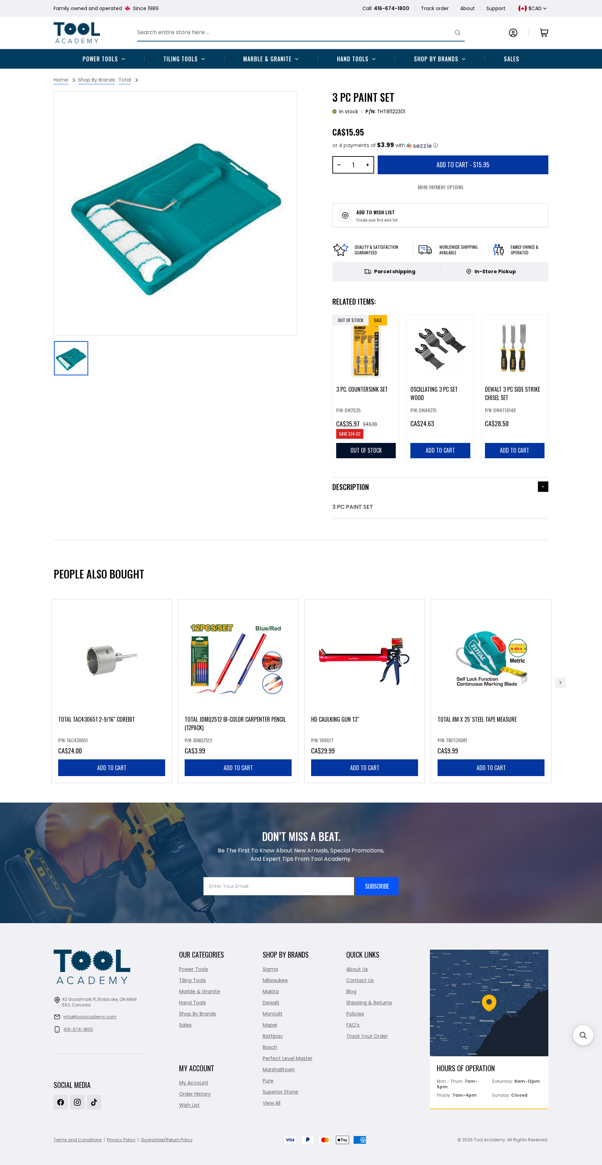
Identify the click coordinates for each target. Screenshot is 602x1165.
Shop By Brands (436, 59)
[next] (560, 682)
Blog (351, 991)
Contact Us (360, 980)
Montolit (273, 1013)
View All (271, 1102)
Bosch (270, 1047)
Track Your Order (367, 1036)
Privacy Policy (121, 1140)
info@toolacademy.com (89, 1017)
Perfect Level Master (287, 1058)
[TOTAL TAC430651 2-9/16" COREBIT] (111, 691)
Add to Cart (463, 164)
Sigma (270, 969)
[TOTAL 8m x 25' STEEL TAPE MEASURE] (491, 691)
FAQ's (353, 1024)
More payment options (440, 187)
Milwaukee (275, 980)
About (467, 8)
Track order (435, 8)
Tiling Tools (180, 59)
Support (495, 8)
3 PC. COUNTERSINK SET (362, 389)
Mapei (270, 1024)
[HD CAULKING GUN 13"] (364, 691)
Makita (271, 991)
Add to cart (111, 768)
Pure (268, 1080)
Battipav (273, 1036)
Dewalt (271, 1002)
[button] (385, 145)
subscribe (377, 886)
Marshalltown (279, 1069)
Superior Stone (280, 1091)
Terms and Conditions (78, 1140)
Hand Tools (353, 59)
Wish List (189, 1105)
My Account (193, 1082)
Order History (195, 1093)
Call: (385, 8)
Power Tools (100, 59)
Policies (355, 1013)
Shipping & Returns (369, 1002)
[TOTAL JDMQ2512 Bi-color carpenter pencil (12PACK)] (238, 691)
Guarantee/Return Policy (167, 1140)
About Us (357, 969)
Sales (511, 59)
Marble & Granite (267, 59)
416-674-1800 (78, 1029)
